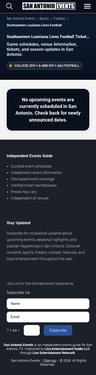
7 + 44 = (13, 330)
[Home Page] (48, 6)
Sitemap (49, 360)
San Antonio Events (21, 18)
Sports (44, 18)
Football (59, 18)
